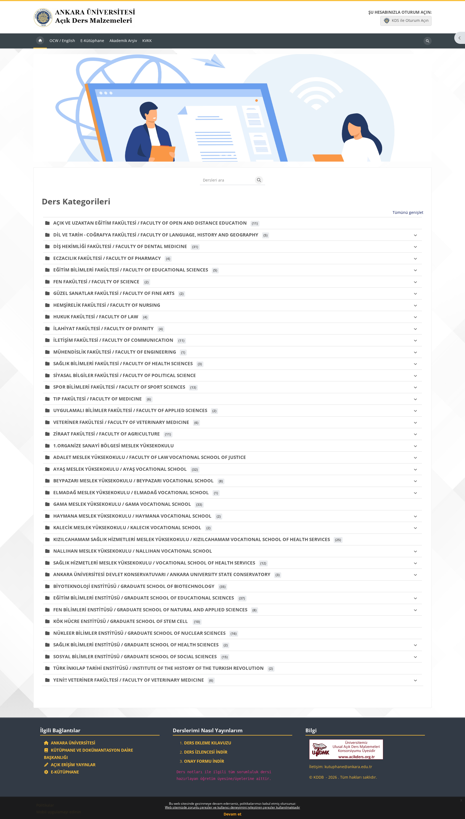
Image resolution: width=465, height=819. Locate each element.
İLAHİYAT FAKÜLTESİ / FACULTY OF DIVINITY (103, 328)
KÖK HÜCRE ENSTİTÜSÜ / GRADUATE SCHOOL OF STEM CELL (121, 621)
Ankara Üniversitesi (72, 742)
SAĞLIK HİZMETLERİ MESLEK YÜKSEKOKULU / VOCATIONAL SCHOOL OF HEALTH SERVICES (154, 563)
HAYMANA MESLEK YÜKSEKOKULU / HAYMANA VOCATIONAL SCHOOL (132, 516)
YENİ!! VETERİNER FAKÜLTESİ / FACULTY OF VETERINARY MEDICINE (128, 680)
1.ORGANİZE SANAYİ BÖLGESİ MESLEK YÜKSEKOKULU (113, 445)
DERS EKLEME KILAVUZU (207, 742)
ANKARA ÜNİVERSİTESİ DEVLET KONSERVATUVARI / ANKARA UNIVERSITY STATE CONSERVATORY (161, 574)
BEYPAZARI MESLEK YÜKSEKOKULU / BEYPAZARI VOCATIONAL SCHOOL (133, 481)
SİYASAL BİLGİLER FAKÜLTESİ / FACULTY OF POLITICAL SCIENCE (124, 375)
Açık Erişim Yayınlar (73, 764)
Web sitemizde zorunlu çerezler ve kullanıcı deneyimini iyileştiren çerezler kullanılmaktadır (232, 807)
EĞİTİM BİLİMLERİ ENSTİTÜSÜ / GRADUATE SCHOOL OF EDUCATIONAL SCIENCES (143, 598)
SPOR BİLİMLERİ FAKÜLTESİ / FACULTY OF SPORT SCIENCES (119, 387)
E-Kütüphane (64, 772)
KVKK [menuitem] (147, 40)
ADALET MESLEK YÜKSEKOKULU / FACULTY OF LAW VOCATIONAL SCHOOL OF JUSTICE (149, 457)
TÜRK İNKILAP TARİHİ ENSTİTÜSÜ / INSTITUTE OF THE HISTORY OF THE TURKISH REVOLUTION (158, 668)
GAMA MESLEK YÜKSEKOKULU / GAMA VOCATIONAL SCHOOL (122, 504)
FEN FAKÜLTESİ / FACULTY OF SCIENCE (96, 281)
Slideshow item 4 (244, 155)
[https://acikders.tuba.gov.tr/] (346, 749)
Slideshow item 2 (232, 155)
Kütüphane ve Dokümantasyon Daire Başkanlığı (88, 753)
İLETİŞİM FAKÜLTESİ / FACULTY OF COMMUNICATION (113, 340)
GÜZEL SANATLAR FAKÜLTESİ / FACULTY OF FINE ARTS (113, 293)
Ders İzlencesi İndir (205, 752)
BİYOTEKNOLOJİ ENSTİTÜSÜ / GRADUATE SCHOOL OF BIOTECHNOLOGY (133, 586)
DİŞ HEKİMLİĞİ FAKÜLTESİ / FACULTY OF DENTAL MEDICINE (120, 246)
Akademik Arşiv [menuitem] (123, 40)
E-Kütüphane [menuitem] (92, 40)
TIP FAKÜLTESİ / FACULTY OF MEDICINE (97, 399)
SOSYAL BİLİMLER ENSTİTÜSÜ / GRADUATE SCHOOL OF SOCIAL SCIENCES (135, 656)
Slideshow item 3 (238, 155)
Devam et (232, 814)
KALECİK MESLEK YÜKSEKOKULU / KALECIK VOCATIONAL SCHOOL (127, 527)
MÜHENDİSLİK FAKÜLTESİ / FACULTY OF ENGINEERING (114, 352)
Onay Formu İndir (204, 761)
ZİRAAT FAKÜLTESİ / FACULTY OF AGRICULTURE (106, 434)
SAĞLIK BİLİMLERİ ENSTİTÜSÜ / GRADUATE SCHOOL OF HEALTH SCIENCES (136, 645)
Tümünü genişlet (408, 212)
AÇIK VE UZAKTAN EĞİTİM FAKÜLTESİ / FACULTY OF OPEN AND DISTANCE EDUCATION (150, 223)
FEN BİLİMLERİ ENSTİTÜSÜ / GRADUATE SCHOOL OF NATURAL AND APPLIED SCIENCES (150, 610)
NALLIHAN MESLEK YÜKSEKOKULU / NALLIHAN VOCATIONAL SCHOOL (132, 551)
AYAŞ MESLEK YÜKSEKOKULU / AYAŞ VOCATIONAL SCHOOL (120, 469)
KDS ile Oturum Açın (410, 20)
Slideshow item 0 (220, 155)
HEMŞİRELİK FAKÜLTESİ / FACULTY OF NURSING (106, 305)
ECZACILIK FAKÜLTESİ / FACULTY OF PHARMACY (107, 258)
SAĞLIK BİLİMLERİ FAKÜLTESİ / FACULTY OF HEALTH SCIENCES (123, 363)
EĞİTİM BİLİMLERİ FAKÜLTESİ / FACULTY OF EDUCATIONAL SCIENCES (130, 270)
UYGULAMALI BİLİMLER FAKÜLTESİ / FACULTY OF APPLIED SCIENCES (130, 410)
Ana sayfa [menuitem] (40, 40)
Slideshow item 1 (226, 155)
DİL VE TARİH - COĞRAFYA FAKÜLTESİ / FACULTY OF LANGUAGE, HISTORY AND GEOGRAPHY (155, 235)
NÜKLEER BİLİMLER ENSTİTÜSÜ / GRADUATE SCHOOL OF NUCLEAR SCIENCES (139, 633)
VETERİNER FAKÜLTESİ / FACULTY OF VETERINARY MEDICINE (121, 422)
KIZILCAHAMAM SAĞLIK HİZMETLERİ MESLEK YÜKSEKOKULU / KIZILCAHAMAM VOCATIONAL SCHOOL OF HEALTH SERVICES (191, 539)
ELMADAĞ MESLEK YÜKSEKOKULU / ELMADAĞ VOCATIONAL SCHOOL (131, 492)
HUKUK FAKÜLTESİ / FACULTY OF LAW (95, 316)
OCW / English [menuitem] (62, 40)
